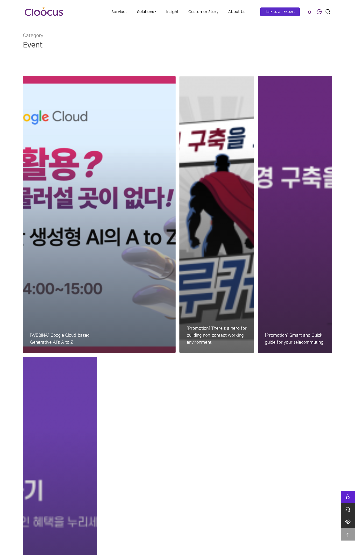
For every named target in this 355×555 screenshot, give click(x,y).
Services (120, 11)
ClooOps (309, 11)
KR (319, 11)
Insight (172, 11)
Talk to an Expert (280, 12)
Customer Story (203, 11)
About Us (236, 11)
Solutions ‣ (146, 11)
